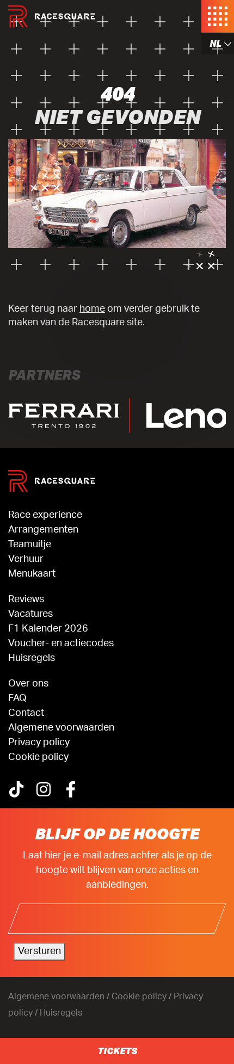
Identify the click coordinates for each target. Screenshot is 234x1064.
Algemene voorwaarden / (60, 996)
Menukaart (32, 574)
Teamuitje (29, 544)
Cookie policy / (143, 996)
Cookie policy (38, 757)
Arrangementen (43, 530)
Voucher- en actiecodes (61, 643)
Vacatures (30, 614)
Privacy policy (39, 742)
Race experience (45, 515)
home (92, 308)
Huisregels (31, 658)
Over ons (28, 684)
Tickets (117, 1050)
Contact (26, 713)
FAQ (17, 698)
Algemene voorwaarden (61, 728)
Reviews (26, 599)
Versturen (39, 951)
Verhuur (26, 559)
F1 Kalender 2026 (48, 629)
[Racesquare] (51, 16)
